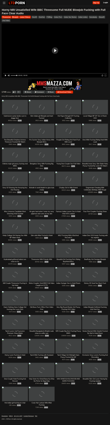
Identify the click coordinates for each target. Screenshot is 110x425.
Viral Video (6, 20)
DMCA (11, 416)
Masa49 (101, 17)
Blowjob (15, 17)
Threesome (6, 17)
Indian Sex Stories (70, 17)
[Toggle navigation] (5, 2)
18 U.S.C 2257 (18, 416)
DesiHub (42, 17)
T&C (36, 416)
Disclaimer (5, 416)
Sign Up (96, 3)
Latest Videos (25, 17)
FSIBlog (49, 17)
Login (105, 2)
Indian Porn (58, 17)
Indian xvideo (82, 17)
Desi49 (34, 17)
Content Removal (29, 416)
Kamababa (93, 17)
